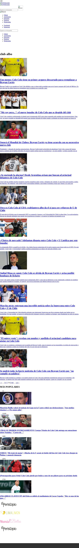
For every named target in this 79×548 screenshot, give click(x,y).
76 (5, 383)
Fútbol (6, 15)
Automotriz (7, 17)
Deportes (6, 18)
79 (11, 383)
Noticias (6, 20)
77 (7, 383)
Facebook (7, 25)
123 (17, 383)
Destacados (7, 22)
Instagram (7, 27)
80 (12, 383)
